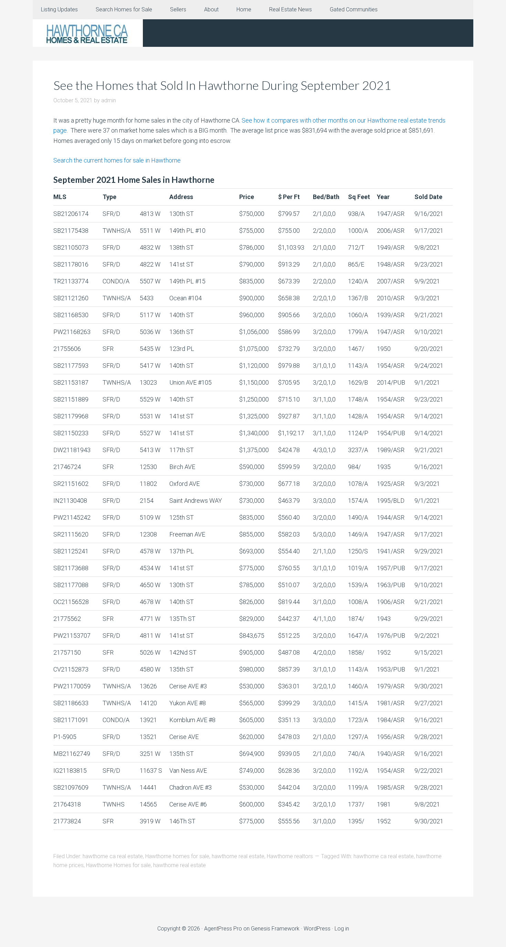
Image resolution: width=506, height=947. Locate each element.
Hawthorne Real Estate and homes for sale (88, 33)
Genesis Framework (275, 928)
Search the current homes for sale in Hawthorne (117, 160)
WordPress (317, 928)
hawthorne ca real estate (113, 856)
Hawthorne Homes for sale (118, 865)
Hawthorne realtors (290, 856)
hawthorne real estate (238, 856)
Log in (342, 928)
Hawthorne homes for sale (177, 856)
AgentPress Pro (223, 928)
